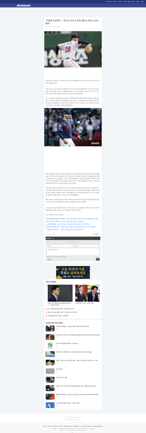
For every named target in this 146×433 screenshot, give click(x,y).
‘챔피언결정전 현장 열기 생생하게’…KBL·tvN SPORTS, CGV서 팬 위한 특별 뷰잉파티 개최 (72, 219)
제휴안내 (50, 426)
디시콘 (142, 1)
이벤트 (137, 1)
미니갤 (124, 1)
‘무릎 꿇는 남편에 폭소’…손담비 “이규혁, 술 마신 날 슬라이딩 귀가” (65, 229)
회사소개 (45, 426)
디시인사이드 (109, 1)
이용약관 (60, 426)
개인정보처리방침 (67, 426)
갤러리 (114, 1)
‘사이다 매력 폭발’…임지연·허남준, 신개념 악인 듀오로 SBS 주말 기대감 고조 (68, 224)
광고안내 (55, 426)
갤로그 (133, 1)
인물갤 (129, 1)
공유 (54, 234)
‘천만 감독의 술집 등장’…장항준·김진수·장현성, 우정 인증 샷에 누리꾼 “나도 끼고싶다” (71, 227)
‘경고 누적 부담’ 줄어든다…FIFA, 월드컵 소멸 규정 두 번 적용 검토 (65, 221)
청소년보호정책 (76, 426)
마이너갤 (120, 1)
